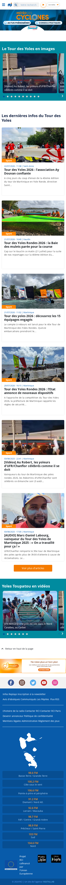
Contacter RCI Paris (50, 710)
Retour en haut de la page (19, 648)
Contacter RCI (32, 710)
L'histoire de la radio (13, 710)
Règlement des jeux (48, 720)
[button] (4, 96)
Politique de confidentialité (38, 716)
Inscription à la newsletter (32, 694)
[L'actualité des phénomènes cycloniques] (17, 23)
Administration (30, 720)
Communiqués (28, 699)
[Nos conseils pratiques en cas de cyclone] (49, 23)
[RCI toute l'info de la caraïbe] (10, 4)
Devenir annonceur (13, 716)
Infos (5, 694)
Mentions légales (12, 720)
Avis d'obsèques (11, 699)
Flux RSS (54, 699)
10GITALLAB (48, 881)
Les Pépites (43, 699)
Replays (13, 694)
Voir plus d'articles (33, 568)
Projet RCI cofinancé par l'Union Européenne (24, 865)
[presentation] (59, 95)
